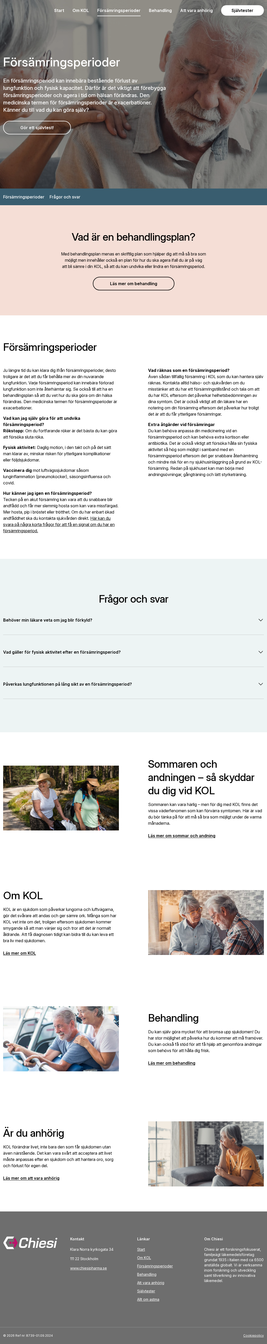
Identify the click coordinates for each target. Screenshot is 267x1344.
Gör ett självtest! (37, 127)
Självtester (242, 10)
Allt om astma (148, 1299)
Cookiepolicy (253, 1335)
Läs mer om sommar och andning (181, 835)
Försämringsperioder (119, 10)
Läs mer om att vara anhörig (31, 1178)
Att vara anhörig (196, 10)
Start (59, 10)
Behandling (160, 10)
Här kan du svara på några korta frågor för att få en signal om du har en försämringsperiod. (59, 524)
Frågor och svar (65, 196)
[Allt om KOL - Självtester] (33, 1242)
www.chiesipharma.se (88, 1268)
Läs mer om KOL (19, 953)
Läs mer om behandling (133, 283)
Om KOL (80, 10)
